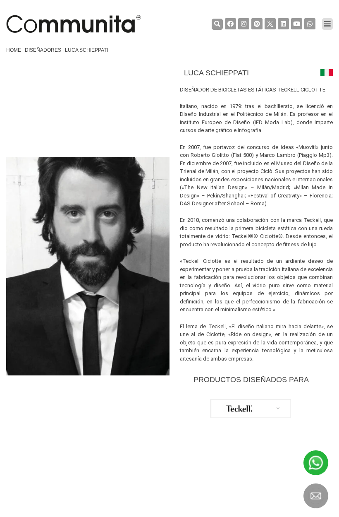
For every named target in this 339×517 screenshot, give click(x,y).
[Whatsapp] (309, 23)
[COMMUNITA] (73, 24)
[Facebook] (230, 23)
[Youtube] (296, 23)
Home (13, 50)
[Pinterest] (257, 23)
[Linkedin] (283, 23)
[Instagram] (243, 23)
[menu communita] (327, 24)
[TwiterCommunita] (270, 23)
